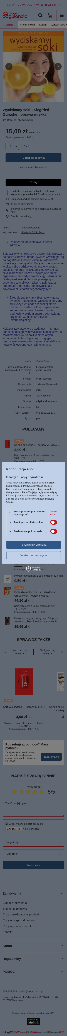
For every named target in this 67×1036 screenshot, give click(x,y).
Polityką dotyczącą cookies (37, 486)
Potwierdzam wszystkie (34, 544)
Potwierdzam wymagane (33, 555)
